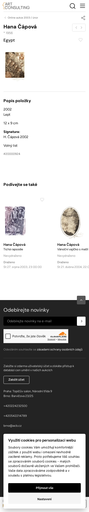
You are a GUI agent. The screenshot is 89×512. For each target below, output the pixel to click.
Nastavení (44, 499)
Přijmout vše (44, 488)
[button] (81, 300)
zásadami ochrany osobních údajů (60, 349)
